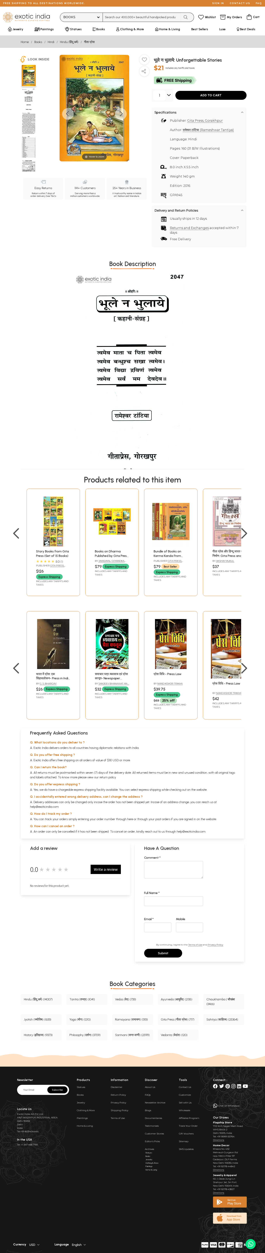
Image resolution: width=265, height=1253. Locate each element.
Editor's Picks (152, 1141)
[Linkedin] (239, 1087)
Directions (218, 1139)
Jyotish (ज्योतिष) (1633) (37, 1019)
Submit (163, 953)
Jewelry (81, 1102)
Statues (81, 1087)
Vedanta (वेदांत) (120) (174, 1035)
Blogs (148, 1110)
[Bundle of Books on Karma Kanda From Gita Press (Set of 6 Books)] (171, 545)
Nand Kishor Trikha (170, 683)
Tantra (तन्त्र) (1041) (82, 999)
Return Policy (118, 1094)
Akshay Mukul (225, 560)
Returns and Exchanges (189, 228)
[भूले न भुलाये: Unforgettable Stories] (29, 76)
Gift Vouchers (186, 1133)
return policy (108, 777)
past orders (162, 819)
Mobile (180, 919)
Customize (185, 1094)
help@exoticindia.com (44, 807)
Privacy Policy (215, 944)
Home (25, 42)
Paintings (82, 1118)
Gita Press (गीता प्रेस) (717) (177, 1019)
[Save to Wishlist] (144, 61)
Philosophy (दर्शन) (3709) (84, 1035)
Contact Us (185, 1087)
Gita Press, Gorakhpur (205, 120)
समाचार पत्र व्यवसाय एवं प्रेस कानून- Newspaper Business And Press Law (112, 678)
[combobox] (142, 17)
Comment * (152, 857)
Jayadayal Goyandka (111, 560)
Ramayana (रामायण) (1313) (131, 1019)
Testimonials (152, 1125)
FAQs (148, 1094)
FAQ (259, 3)
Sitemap (183, 1141)
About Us (150, 1087)
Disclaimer (116, 1087)
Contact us (240, 3)
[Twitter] (221, 1087)
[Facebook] (215, 1087)
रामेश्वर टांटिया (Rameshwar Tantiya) (208, 130)
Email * (149, 919)
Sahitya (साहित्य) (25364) (222, 1019)
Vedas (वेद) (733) (125, 999)
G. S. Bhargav (48, 683)
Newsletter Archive (155, 1102)
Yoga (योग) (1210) (80, 1019)
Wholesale (184, 1110)
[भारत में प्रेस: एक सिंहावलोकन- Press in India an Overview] (53, 668)
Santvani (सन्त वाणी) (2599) (132, 1035)
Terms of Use (195, 944)
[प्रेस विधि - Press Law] (171, 668)
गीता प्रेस (89, 42)
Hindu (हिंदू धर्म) (69, 42)
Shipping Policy (119, 1110)
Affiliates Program (189, 1118)
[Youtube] (245, 1087)
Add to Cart (211, 95)
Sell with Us (185, 1102)
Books (38, 42)
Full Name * (152, 893)
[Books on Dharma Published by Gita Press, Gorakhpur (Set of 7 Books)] (112, 545)
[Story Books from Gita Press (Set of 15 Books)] (53, 545)
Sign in (218, 3)
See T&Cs (51, 196)
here (130, 819)
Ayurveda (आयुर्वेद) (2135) (176, 999)
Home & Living (85, 1125)
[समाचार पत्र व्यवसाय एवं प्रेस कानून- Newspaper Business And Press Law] (112, 668)
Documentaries (153, 1118)
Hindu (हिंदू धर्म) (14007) (38, 999)
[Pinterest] (227, 1087)
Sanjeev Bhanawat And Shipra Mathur (112, 685)
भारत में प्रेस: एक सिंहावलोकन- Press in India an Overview (53, 678)
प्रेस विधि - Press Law (167, 674)
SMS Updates (186, 1149)
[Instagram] (233, 1087)
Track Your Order (188, 1125)
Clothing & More (86, 1110)
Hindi (51, 42)
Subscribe (57, 1090)
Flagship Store (222, 1122)
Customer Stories (154, 1133)
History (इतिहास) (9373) (38, 1035)
